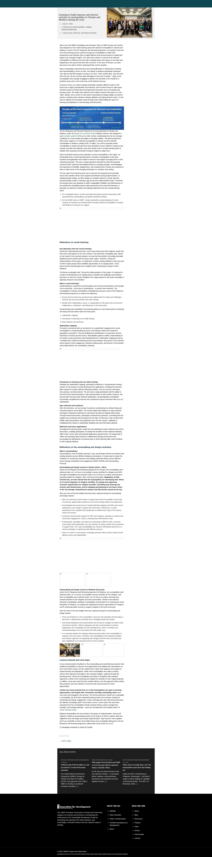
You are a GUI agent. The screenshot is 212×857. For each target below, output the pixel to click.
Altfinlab (113, 811)
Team (137, 826)
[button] (60, 736)
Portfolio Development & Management (119, 824)
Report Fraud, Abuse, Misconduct (92, 854)
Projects (138, 823)
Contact (137, 838)
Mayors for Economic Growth (85, 133)
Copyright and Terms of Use (65, 854)
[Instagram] (148, 851)
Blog (136, 815)
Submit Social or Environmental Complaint (115, 854)
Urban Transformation (118, 819)
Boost (112, 829)
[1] (119, 97)
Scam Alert (78, 854)
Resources (138, 819)
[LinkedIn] (144, 851)
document (109, 723)
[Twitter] (141, 851)
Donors (137, 830)
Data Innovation (115, 815)
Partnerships (139, 834)
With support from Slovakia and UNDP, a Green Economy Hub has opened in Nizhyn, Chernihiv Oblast (106, 765)
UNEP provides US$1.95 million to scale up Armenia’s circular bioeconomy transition (75, 767)
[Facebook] (137, 851)
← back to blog (65, 741)
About (137, 811)
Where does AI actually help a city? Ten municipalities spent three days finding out (137, 767)
